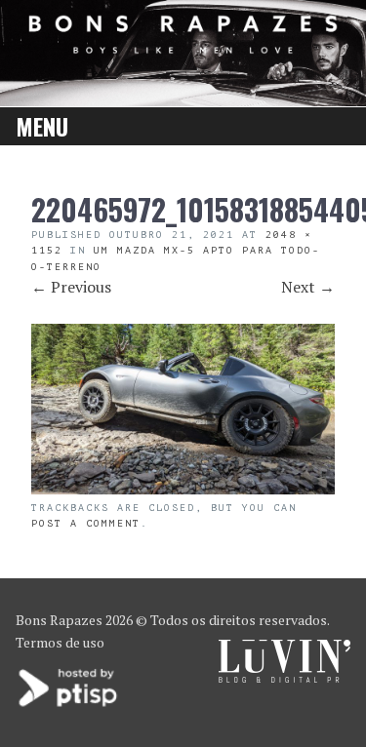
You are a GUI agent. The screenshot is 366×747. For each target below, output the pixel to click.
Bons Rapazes (59, 619)
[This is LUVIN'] (284, 677)
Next (308, 286)
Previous (71, 286)
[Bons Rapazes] (183, 47)
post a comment (86, 523)
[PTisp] (69, 704)
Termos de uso (60, 642)
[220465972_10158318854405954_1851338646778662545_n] (183, 488)
